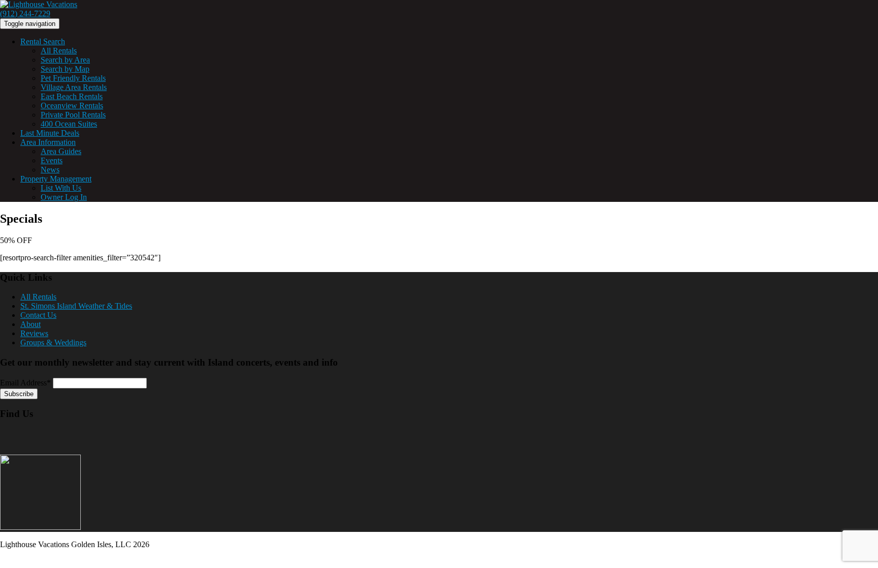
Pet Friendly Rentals (73, 78)
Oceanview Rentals (72, 105)
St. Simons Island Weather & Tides (76, 306)
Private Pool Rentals (73, 114)
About (30, 324)
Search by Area (65, 59)
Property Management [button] (55, 178)
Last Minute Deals (49, 133)
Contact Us (38, 315)
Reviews (34, 333)
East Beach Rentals (72, 96)
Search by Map (65, 69)
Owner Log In (64, 197)
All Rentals (59, 50)
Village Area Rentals (74, 87)
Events (51, 160)
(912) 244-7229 (25, 13)
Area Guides (61, 151)
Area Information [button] (48, 142)
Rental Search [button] (42, 41)
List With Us (61, 188)
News (50, 169)
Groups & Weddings (53, 342)
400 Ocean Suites (69, 123)
